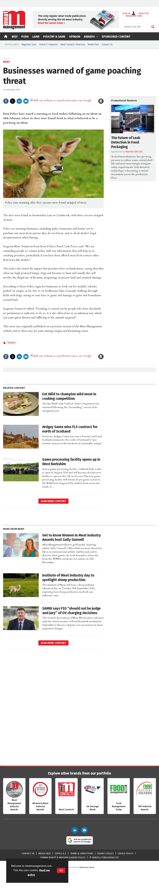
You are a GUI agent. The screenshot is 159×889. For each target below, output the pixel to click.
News (6, 61)
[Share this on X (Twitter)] (12, 101)
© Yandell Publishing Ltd (104, 857)
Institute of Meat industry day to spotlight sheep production (68, 577)
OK (61, 870)
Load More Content (53, 501)
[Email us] (84, 830)
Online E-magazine (48, 44)
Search (152, 26)
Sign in (65, 94)
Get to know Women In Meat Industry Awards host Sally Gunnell (71, 537)
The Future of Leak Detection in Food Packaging (125, 142)
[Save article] (101, 101)
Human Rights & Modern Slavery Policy (62, 857)
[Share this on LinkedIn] (19, 101)
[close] (103, 94)
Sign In (126, 13)
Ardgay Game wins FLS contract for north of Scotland (70, 429)
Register (144, 13)
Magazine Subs (29, 44)
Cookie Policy (125, 853)
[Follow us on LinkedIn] (74, 830)
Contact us (28, 853)
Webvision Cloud (87, 867)
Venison (11, 342)
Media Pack (93, 44)
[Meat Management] (14, 28)
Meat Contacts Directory (73, 44)
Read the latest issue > (51, 22)
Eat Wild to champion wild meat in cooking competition (69, 396)
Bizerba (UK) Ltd (134, 151)
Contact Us (107, 44)
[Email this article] (26, 101)
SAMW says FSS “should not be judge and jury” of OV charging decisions (71, 610)
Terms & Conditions (81, 853)
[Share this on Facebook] (6, 101)
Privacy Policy (105, 853)
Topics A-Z (60, 853)
